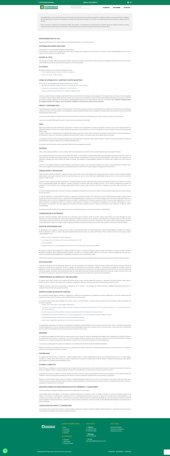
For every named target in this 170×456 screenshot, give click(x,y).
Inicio (64, 427)
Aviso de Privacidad (115, 427)
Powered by (9, 453)
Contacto (66, 432)
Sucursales (66, 431)
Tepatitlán (66, 439)
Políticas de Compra (116, 431)
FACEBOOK (112, 451)
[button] (5, 451)
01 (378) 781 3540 (91, 431)
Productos (66, 429)
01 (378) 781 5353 (91, 429)
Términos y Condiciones (117, 429)
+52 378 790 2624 (91, 436)
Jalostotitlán (66, 441)
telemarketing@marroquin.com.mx (96, 441)
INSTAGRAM (119, 451)
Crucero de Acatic (68, 443)
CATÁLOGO (128, 451)
